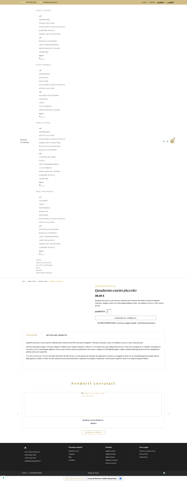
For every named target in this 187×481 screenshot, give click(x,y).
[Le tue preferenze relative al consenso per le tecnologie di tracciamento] (3, 477)
